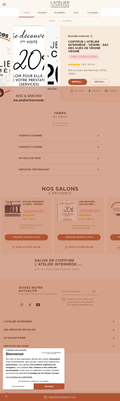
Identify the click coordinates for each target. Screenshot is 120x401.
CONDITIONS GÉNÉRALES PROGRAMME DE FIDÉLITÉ (31, 390)
